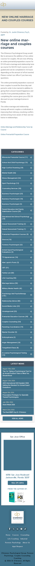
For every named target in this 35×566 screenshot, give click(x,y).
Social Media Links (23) (11, 306)
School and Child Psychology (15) (15, 162)
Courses (15, 535)
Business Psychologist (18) (12, 199)
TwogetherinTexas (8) (10, 348)
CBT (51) (5, 268)
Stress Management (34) (11, 178)
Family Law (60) (8, 273)
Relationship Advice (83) (11, 301)
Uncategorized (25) (9, 311)
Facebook (10, 529)
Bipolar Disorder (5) (9, 332)
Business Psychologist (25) (12, 194)
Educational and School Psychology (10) (15, 218)
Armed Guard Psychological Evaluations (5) (12, 251)
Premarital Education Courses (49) (15, 316)
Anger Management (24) (11, 342)
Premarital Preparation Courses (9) (15, 234)
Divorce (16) (6, 239)
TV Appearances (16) (10, 257)
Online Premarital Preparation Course (15, 134)
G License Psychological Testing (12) (14, 354)
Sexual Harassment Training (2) (14, 224)
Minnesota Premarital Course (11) (15, 157)
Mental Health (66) (9, 173)
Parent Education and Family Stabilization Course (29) (13, 210)
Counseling (25, 535)
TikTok (25, 529)
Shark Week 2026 (9, 405)
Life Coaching (13, 539)
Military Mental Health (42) (12, 288)
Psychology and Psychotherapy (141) (14, 295)
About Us (26, 542)
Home (8, 535)
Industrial (24, 539)
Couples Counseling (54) (11, 322)
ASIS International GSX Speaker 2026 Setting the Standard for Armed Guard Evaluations (16, 385)
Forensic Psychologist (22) (12, 245)
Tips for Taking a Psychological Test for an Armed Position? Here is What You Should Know (17, 373)
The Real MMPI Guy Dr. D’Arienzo (14, 412)
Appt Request (17, 546)
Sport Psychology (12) (10, 183)
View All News (17, 418)
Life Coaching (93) (9, 278)
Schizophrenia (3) (9, 337)
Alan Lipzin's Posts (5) (10, 262)
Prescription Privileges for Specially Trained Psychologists (15, 396)
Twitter (13, 529)
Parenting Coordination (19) (12, 327)
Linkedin (17, 529)
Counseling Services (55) (11, 188)
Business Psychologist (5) (12, 204)
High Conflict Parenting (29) (12, 168)
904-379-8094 (17, 483)
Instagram (21, 529)
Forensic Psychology (13, 542)
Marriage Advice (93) (10, 283)
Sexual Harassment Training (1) (14, 229)
